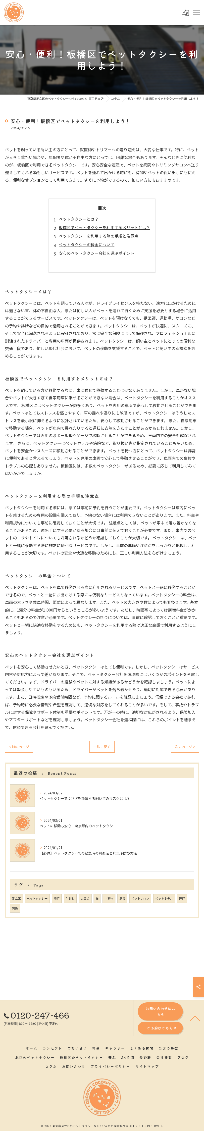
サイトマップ (147, 1066)
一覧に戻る (102, 746)
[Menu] (196, 12)
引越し (70, 898)
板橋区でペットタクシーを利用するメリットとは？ (104, 227)
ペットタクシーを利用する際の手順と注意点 (98, 236)
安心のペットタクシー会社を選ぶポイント (96, 253)
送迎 (182, 898)
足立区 (16, 898)
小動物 (108, 898)
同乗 (15, 908)
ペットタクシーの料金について (86, 245)
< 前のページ (19, 746)
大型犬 (85, 898)
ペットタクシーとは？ (79, 219)
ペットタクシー (37, 898)
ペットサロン (140, 898)
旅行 (57, 898)
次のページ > (185, 746)
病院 (122, 898)
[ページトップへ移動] (195, 1018)
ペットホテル (164, 898)
